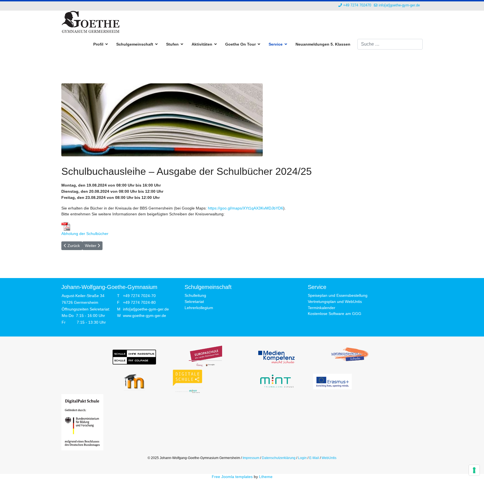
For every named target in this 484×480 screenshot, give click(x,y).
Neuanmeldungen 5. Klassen (322, 44)
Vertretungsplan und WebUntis (335, 301)
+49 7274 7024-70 (139, 295)
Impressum (251, 458)
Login (302, 458)
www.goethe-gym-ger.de (144, 315)
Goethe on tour (240, 44)
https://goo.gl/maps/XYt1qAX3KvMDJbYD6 (245, 208)
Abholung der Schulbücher (84, 233)
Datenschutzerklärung (278, 458)
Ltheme (266, 476)
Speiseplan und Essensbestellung (337, 295)
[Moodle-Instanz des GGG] (134, 381)
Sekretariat (194, 301)
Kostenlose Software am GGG (334, 313)
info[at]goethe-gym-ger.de (399, 5)
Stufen (172, 44)
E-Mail (314, 458)
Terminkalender (321, 307)
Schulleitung (195, 295)
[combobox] (390, 44)
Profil (98, 44)
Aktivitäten (202, 44)
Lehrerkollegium (199, 307)
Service (276, 44)
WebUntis (329, 458)
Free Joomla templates (232, 476)
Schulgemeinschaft (134, 44)
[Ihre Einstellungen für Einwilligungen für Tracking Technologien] (474, 470)
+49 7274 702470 (357, 5)
